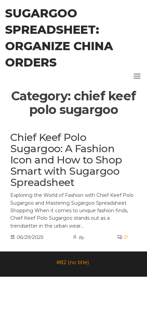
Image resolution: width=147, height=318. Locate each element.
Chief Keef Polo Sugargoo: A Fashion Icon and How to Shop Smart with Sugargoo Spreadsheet (66, 160)
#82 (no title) (72, 262)
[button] (137, 76)
